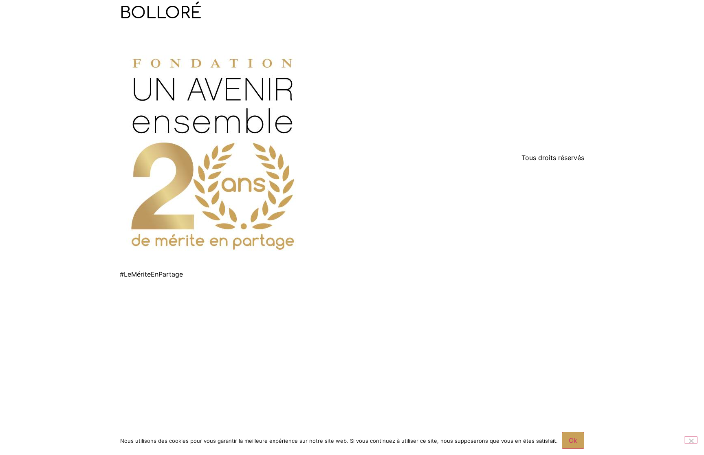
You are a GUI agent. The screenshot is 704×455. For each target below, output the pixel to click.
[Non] (691, 440)
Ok (573, 440)
